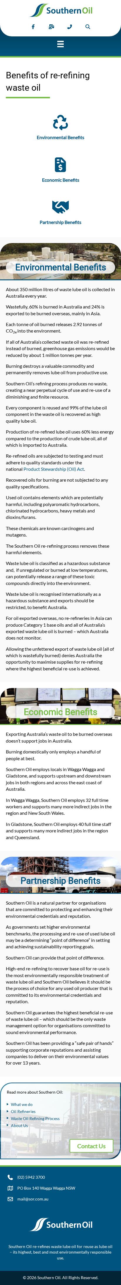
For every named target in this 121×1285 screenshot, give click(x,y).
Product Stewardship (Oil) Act (53, 469)
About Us (19, 1125)
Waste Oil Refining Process (35, 1118)
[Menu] (60, 46)
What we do (22, 1104)
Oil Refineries (23, 1111)
